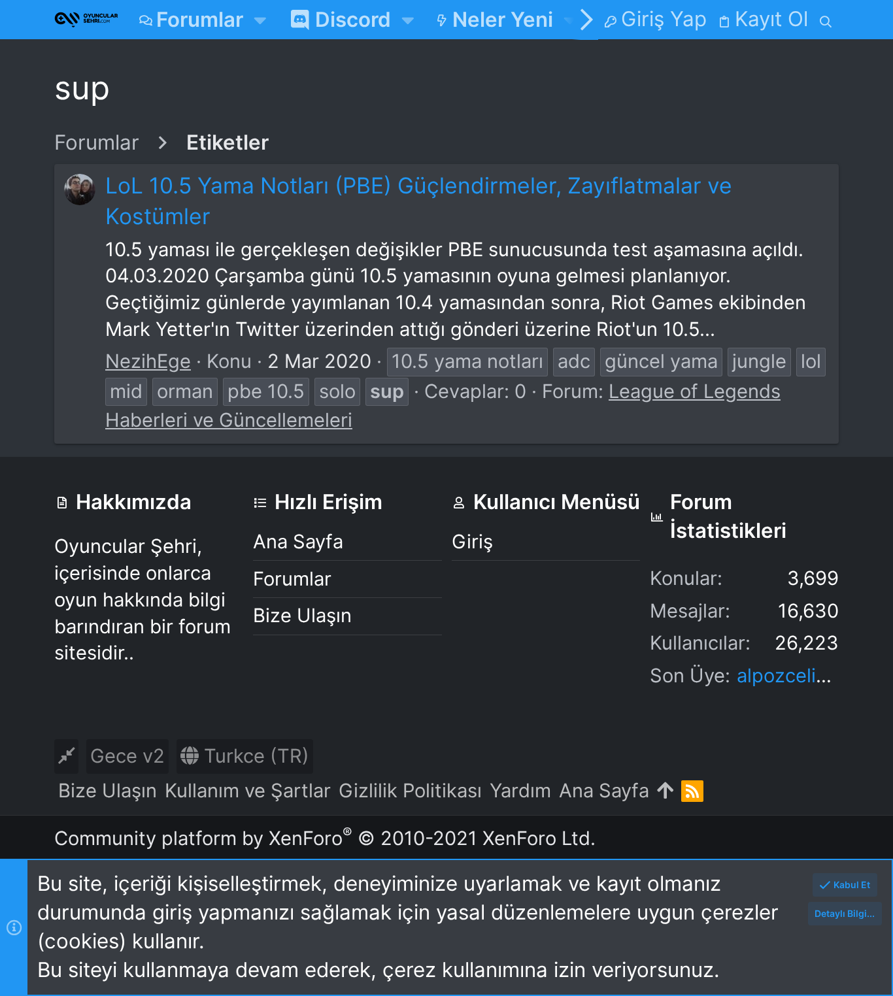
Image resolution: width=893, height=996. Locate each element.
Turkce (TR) (254, 755)
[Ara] (826, 19)
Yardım (520, 790)
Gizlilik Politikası (410, 790)
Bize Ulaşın (302, 615)
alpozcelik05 (793, 675)
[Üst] (665, 791)
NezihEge (148, 361)
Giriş (472, 541)
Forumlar (292, 578)
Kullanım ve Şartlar (248, 790)
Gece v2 (127, 755)
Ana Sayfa (298, 541)
